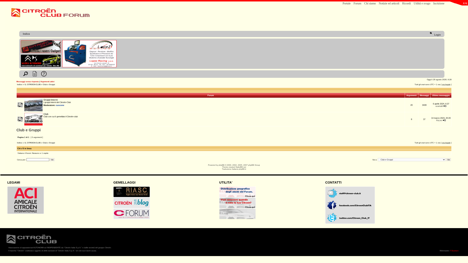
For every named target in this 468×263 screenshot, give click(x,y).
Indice (26, 34)
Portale (347, 3)
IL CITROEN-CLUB (33, 84)
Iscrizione (438, 3)
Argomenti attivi (47, 82)
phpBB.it (242, 169)
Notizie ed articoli (389, 3)
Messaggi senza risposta (27, 82)
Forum (357, 3)
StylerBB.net (240, 167)
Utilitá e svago (422, 3)
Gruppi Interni (51, 100)
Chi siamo (370, 3)
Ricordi (406, 3)
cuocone (60, 105)
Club (46, 114)
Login (437, 34)
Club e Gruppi (49, 84)
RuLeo (439, 120)
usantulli (439, 106)
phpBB (221, 165)
